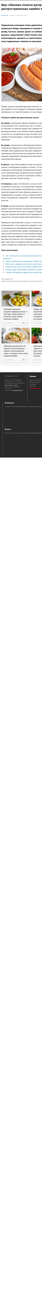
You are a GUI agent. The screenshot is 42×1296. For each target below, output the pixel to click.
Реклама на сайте (34, 388)
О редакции (32, 384)
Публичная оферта (34, 382)
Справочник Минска (35, 380)
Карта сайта (32, 386)
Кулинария (4, 15)
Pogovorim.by (10, 376)
